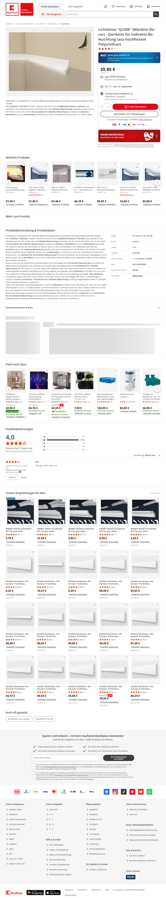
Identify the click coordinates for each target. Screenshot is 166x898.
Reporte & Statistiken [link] (138, 809)
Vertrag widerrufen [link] (57, 859)
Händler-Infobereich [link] (98, 869)
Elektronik (13, 814)
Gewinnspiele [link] (95, 839)
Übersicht (53, 809)
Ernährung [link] (94, 844)
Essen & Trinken (16, 859)
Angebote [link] (93, 809)
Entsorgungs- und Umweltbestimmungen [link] (129, 890)
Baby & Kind (14, 829)
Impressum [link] (69, 890)
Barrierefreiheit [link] (70, 895)
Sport (11, 849)
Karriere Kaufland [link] (137, 855)
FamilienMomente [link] (97, 849)
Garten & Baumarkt (17, 819)
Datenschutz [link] (96, 890)
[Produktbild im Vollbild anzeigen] (50, 61)
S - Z (51, 829)
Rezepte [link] (92, 829)
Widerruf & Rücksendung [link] (60, 855)
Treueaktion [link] (94, 834)
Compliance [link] (82, 890)
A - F (51, 814)
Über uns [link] (133, 814)
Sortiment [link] (93, 824)
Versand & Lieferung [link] (58, 869)
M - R (51, 824)
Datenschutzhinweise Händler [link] (142, 835)
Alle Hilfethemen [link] (56, 845)
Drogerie (13, 844)
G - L (51, 819)
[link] (75, 6)
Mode (11, 839)
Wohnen (12, 834)
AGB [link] (107, 890)
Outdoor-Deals (15, 809)
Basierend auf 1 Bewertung (19, 448)
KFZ (10, 854)
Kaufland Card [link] (95, 819)
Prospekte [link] (93, 814)
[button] (63, 436)
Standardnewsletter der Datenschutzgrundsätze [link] (60, 767)
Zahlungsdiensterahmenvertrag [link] (143, 830)
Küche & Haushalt (17, 824)
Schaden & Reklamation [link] (59, 864)
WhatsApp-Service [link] (97, 854)
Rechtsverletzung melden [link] (60, 874)
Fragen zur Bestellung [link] (58, 850)
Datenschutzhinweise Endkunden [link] (143, 840)
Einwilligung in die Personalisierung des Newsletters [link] (71, 775)
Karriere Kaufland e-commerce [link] (142, 860)
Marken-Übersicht (17, 863)
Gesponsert (154, 493)
